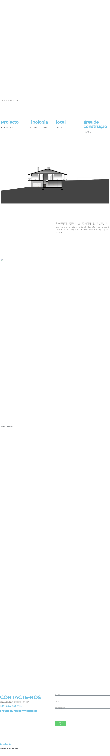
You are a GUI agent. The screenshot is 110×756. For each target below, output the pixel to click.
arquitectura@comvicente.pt (18, 710)
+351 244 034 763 (10, 706)
